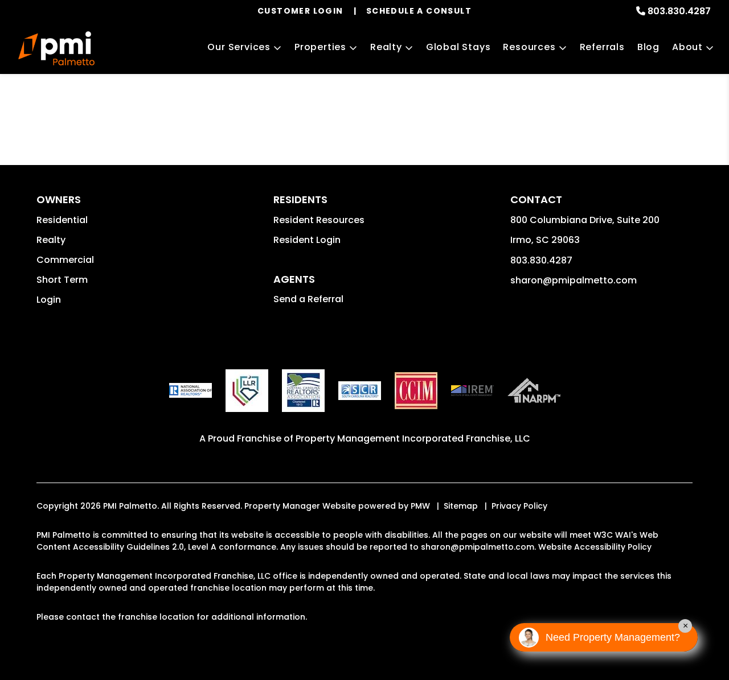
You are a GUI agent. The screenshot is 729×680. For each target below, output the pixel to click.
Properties (320, 46)
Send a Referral (308, 299)
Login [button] (48, 299)
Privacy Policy (519, 506)
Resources (529, 46)
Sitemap (461, 506)
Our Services (239, 46)
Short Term (62, 279)
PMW (420, 506)
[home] (56, 48)
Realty (386, 46)
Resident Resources (318, 219)
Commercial (65, 259)
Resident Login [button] (307, 239)
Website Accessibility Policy (595, 547)
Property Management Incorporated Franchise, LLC (413, 438)
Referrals (602, 46)
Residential (62, 219)
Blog (648, 46)
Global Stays (458, 46)
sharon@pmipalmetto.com (573, 280)
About (687, 46)
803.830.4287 (679, 11)
